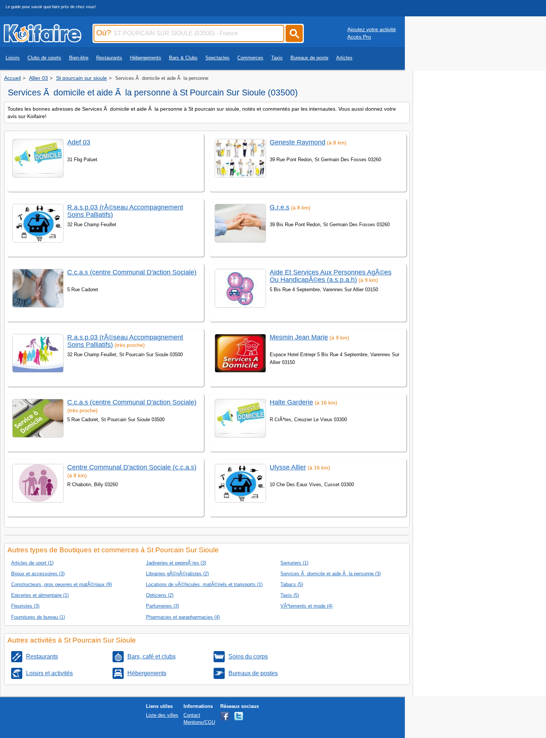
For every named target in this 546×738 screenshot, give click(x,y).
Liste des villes (162, 715)
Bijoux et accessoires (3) (38, 573)
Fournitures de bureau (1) (38, 617)
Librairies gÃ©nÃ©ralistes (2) (177, 573)
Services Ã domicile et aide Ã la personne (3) (330, 573)
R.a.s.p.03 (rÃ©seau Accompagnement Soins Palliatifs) (125, 211)
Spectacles (217, 58)
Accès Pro (359, 37)
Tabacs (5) (291, 584)
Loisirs (13, 58)
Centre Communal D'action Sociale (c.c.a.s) (131, 467)
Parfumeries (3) (162, 606)
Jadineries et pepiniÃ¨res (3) (176, 563)
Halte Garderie (291, 402)
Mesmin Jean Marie (299, 337)
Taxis (277, 58)
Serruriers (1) (294, 563)
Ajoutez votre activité (371, 29)
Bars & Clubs (183, 58)
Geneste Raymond (297, 142)
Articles (344, 58)
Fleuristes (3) (25, 606)
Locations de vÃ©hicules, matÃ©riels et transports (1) (204, 584)
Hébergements (145, 58)
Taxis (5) (289, 595)
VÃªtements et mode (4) (306, 606)
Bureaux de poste (309, 58)
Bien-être (78, 58)
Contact (191, 715)
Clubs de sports (44, 58)
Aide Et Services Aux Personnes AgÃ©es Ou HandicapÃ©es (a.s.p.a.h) (330, 276)
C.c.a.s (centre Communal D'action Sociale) (131, 272)
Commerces (250, 58)
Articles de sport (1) (32, 563)
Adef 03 (78, 142)
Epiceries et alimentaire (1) (40, 595)
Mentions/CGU (199, 722)
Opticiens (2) (159, 595)
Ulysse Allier (288, 467)
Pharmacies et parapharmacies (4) (183, 617)
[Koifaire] (42, 40)
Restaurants (109, 58)
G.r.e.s (279, 207)
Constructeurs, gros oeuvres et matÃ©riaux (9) (61, 584)
